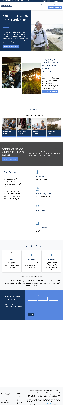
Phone (50, 296)
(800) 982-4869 (8, 393)
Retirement (19, 392)
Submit (31, 315)
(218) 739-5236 (30, 0)
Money (18, 399)
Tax (17, 397)
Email (39, 296)
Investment (19, 393)
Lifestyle (18, 400)
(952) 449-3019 (30, 1)
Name (29, 296)
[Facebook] (48, 1)
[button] (21, 4)
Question (30, 303)
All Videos (18, 403)
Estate (18, 395)
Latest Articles (19, 402)
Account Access (57, 1)
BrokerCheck (55, 390)
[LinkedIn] (44, 1)
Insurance (19, 396)
